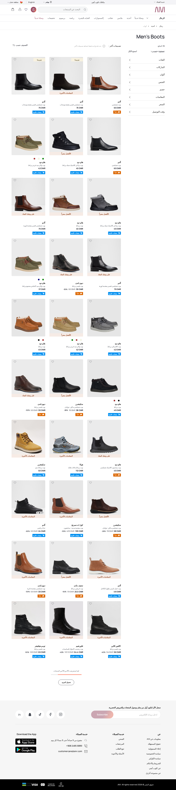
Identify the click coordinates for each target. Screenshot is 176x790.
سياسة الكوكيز (155, 758)
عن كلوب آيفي (155, 768)
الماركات (160, 67)
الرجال (162, 18)
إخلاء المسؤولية (154, 748)
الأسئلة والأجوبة (117, 753)
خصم (162, 89)
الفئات (162, 59)
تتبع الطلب (120, 748)
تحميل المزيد (66, 682)
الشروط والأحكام (154, 763)
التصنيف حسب (22, 45)
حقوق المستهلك (154, 744)
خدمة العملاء (161, 2)
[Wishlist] (90, 59)
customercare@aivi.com (70, 751)
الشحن (121, 739)
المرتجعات (120, 744)
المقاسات (160, 96)
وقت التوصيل (158, 111)
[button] (26, 9)
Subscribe (102, 714)
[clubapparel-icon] (33, 9)
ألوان (162, 74)
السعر (162, 104)
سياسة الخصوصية (153, 753)
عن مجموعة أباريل (153, 773)
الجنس (161, 82)
